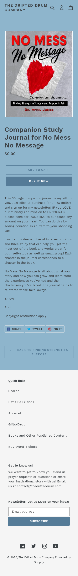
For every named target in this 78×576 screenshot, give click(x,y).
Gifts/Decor (17, 424)
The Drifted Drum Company (26, 7)
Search (14, 391)
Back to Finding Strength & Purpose (42, 352)
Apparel (14, 413)
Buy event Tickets (22, 447)
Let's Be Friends (21, 402)
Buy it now (39, 181)
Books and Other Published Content (37, 435)
